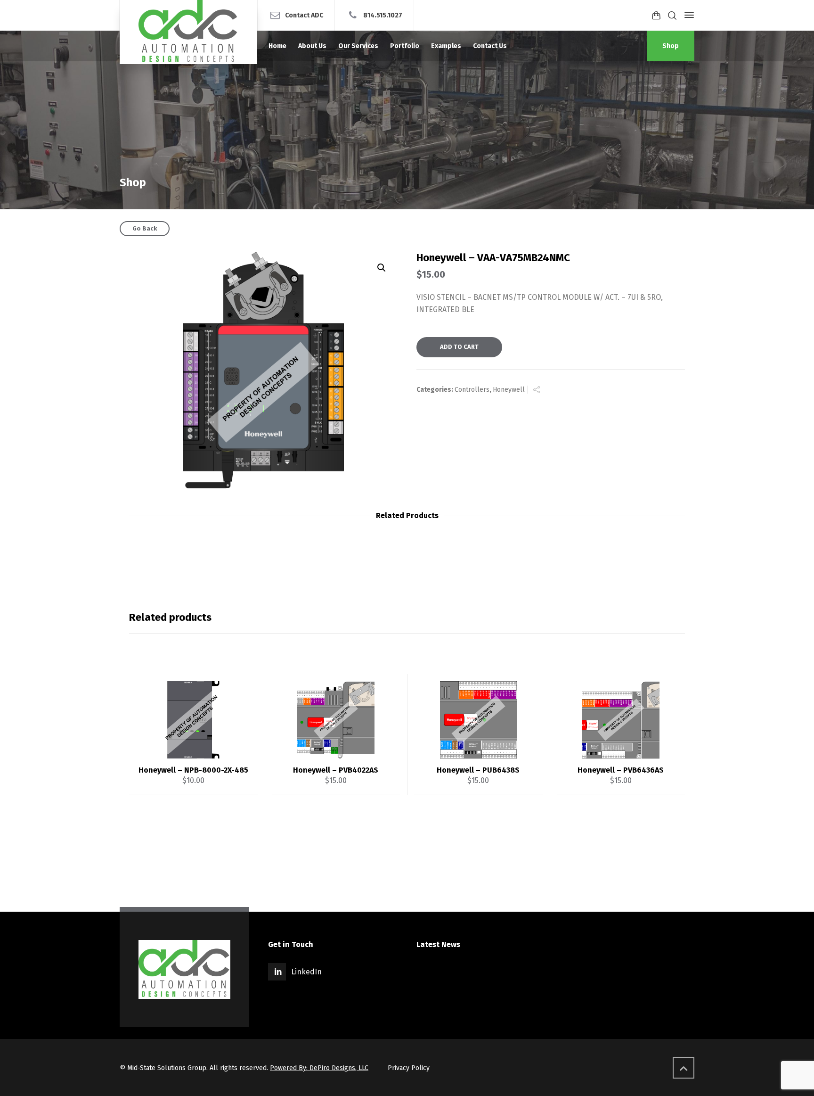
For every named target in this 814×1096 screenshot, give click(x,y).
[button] (381, 267)
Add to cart (459, 346)
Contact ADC (304, 15)
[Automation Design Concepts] (188, 32)
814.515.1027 (382, 15)
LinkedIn (306, 971)
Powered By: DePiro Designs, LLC (319, 1068)
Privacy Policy (409, 1068)
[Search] (672, 15)
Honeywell (509, 390)
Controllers (472, 390)
